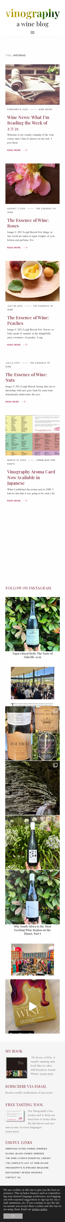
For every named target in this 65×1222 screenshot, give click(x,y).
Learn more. (12, 1132)
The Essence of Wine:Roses (28, 223)
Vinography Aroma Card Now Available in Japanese (31, 477)
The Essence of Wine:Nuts (26, 377)
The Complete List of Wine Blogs (27, 1163)
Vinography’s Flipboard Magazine (27, 1167)
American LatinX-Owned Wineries (26, 1148)
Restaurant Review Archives (23, 1172)
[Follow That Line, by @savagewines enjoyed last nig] (32, 897)
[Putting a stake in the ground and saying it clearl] (32, 952)
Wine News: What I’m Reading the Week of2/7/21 (28, 122)
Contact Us (12, 1177)
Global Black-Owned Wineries (24, 1153)
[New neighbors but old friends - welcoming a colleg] (32, 624)
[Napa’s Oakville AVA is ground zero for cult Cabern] (32, 679)
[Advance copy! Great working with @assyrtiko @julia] (32, 1006)
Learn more (46, 1074)
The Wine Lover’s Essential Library (28, 1158)
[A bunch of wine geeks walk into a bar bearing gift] (32, 733)
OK (13, 1216)
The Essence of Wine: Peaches (28, 320)
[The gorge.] (32, 788)
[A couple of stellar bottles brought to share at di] (32, 842)
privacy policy (39, 1209)
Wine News (45, 109)
